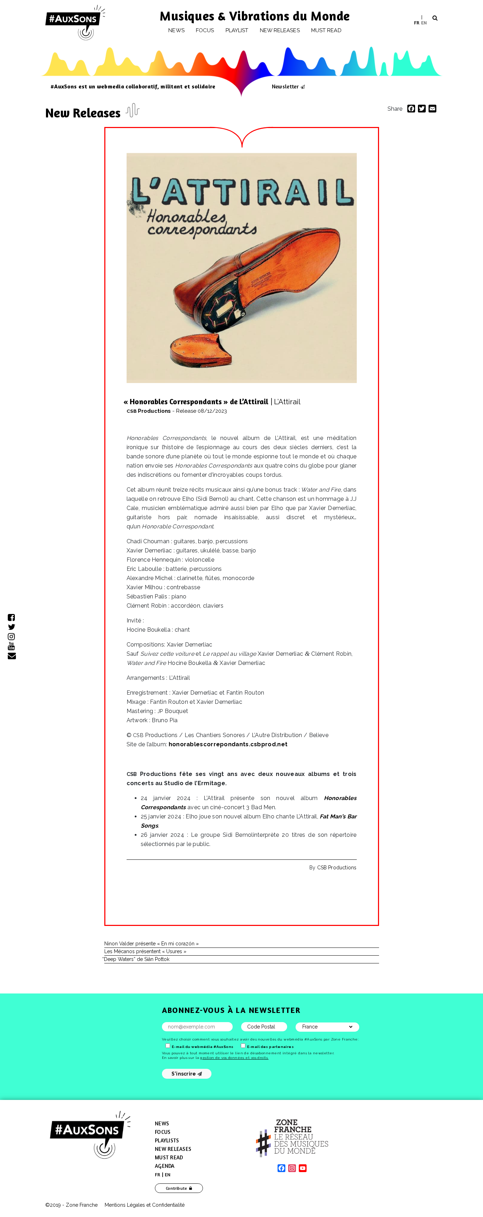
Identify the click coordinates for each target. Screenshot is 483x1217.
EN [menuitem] (424, 22)
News (176, 30)
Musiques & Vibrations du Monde (255, 15)
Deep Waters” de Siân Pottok (136, 959)
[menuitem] (417, 22)
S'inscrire (184, 1074)
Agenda (165, 1166)
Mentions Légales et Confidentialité (145, 1205)
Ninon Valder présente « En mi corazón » (151, 943)
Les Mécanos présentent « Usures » (145, 951)
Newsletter (285, 86)
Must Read (326, 30)
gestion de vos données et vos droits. (234, 1058)
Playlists (167, 1140)
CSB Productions (337, 867)
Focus (205, 30)
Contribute (176, 1188)
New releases (280, 30)
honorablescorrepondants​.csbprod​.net (228, 744)
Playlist (237, 30)
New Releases (84, 112)
